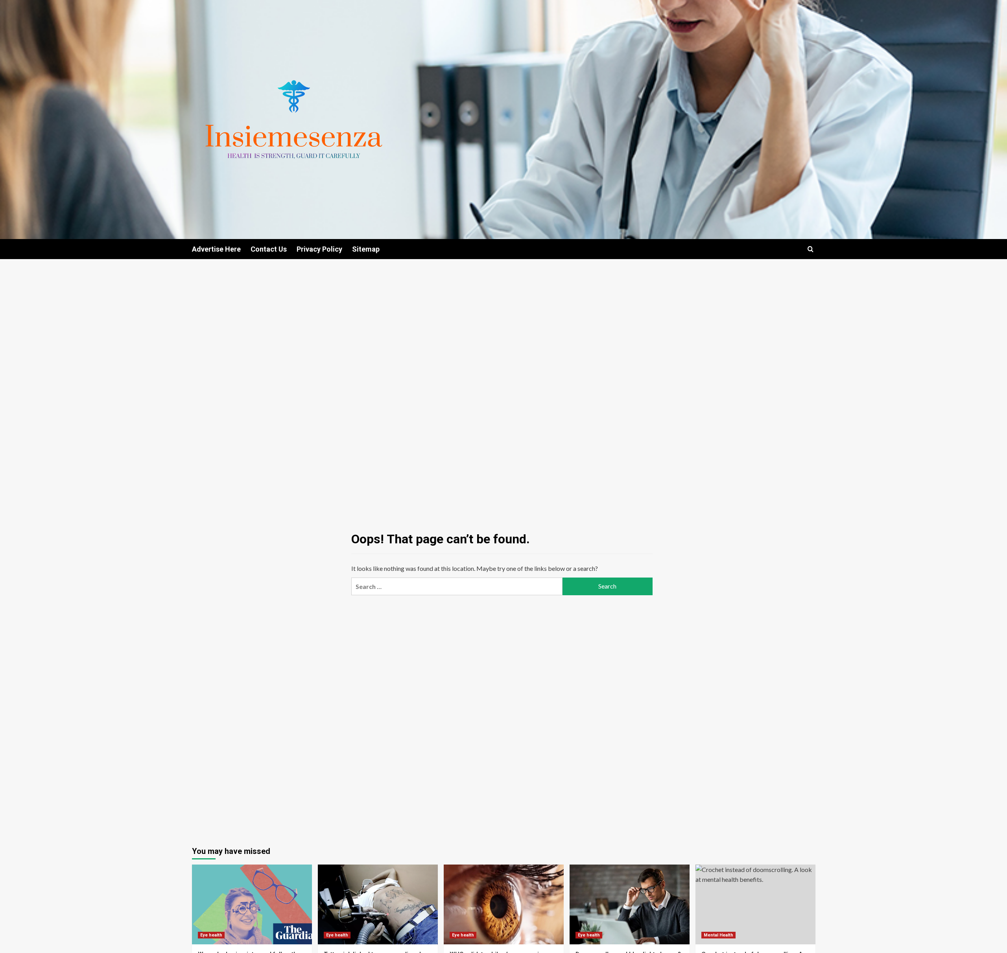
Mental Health (718, 935)
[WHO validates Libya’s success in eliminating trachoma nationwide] (504, 904)
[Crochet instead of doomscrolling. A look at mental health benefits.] (755, 904)
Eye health (211, 935)
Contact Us (269, 249)
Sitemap (366, 249)
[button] (810, 249)
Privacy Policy (319, 249)
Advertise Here (216, 249)
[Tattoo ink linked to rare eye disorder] (378, 904)
